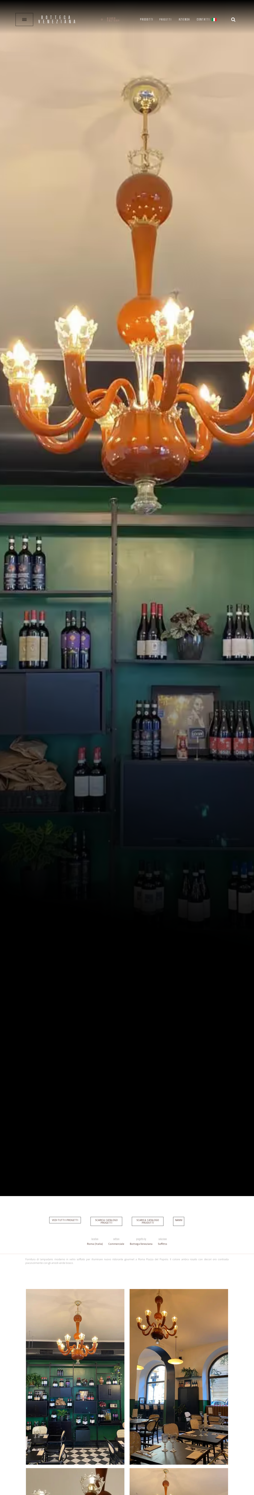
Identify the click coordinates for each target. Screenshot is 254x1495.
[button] (214, 20)
